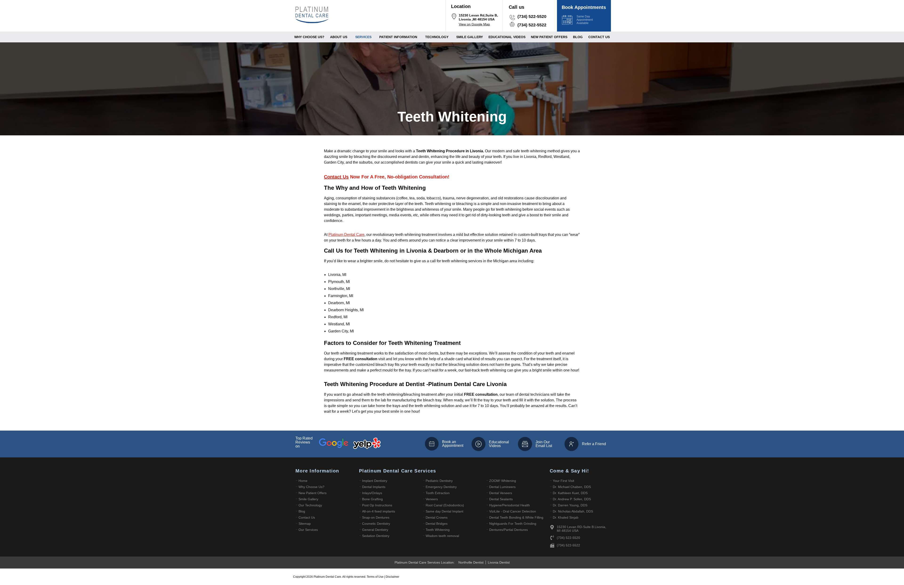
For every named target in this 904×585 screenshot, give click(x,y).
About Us (338, 37)
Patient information (398, 37)
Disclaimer (392, 576)
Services (363, 37)
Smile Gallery (469, 37)
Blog (578, 37)
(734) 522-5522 (531, 25)
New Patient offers (549, 37)
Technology (436, 37)
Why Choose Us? (309, 37)
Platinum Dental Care (346, 235)
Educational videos (506, 37)
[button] (340, 37)
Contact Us (599, 37)
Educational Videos (499, 444)
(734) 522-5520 (531, 16)
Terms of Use (375, 576)
